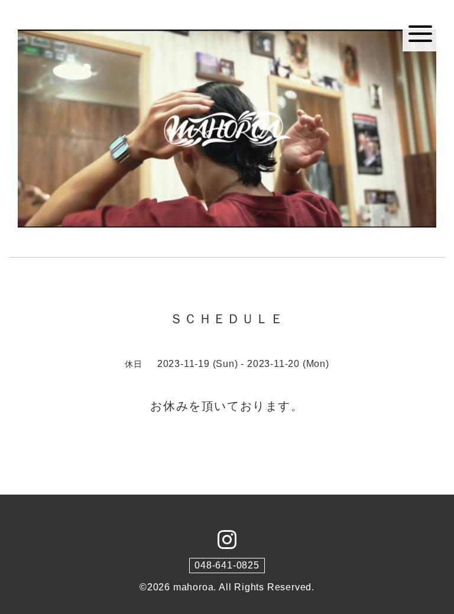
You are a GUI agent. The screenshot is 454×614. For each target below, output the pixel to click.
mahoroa (193, 587)
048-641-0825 (227, 565)
